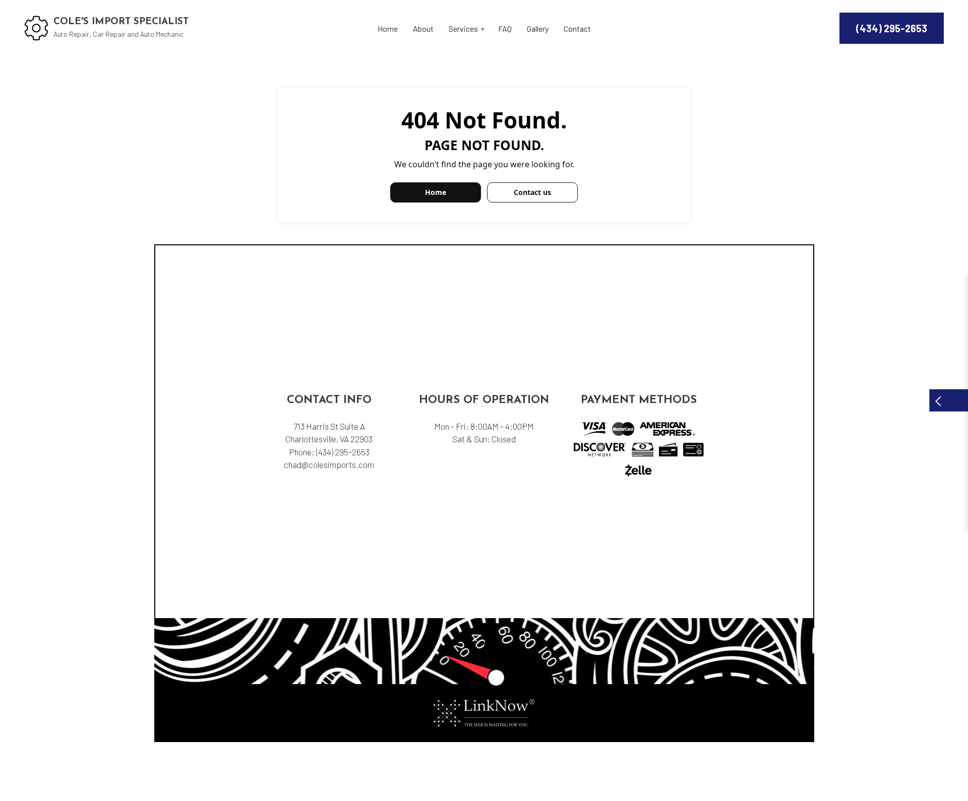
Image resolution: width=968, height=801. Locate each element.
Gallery (538, 28)
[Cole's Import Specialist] (36, 27)
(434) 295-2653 (891, 28)
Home (388, 28)
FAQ (505, 28)
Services (463, 28)
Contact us (532, 192)
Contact (577, 28)
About (423, 28)
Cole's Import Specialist (121, 22)
